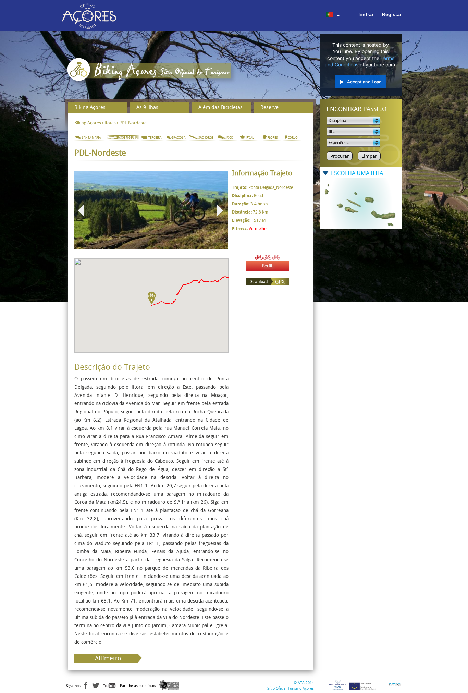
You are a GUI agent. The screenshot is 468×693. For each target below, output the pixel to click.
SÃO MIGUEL (127, 137)
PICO (229, 137)
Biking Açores (90, 107)
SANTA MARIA (91, 137)
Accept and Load (364, 81)
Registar (392, 14)
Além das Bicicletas (220, 107)
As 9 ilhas (147, 107)
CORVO (293, 137)
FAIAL (250, 137)
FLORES (273, 137)
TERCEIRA (154, 137)
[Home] (151, 72)
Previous (81, 211)
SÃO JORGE (205, 137)
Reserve (269, 107)
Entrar (366, 14)
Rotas (110, 122)
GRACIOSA (178, 137)
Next (220, 211)
